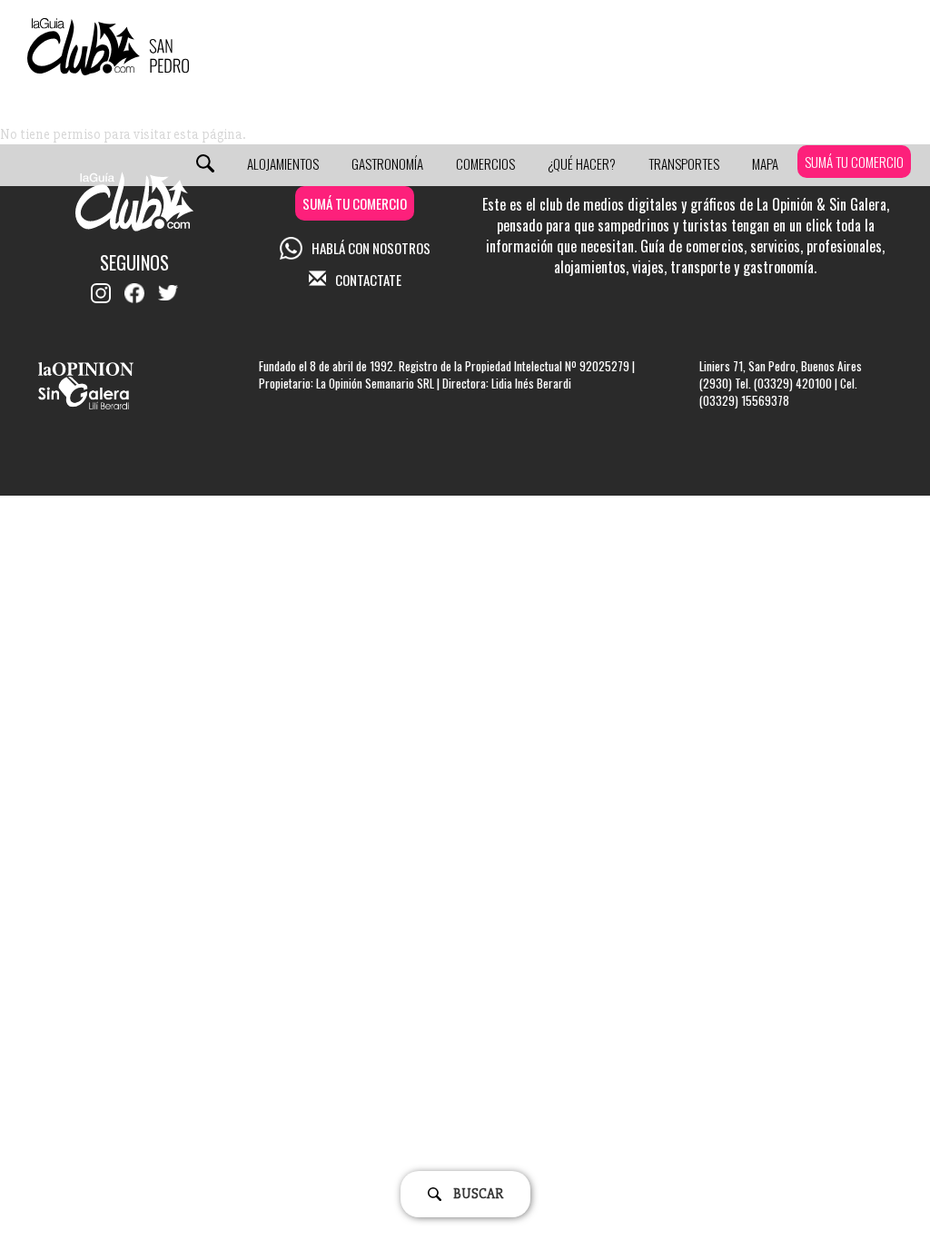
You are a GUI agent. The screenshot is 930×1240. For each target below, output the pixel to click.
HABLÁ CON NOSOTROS (371, 248)
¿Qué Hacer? (582, 163)
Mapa (765, 163)
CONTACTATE (368, 280)
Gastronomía (387, 163)
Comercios (485, 163)
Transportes (683, 163)
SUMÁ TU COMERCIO (854, 162)
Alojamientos (283, 163)
